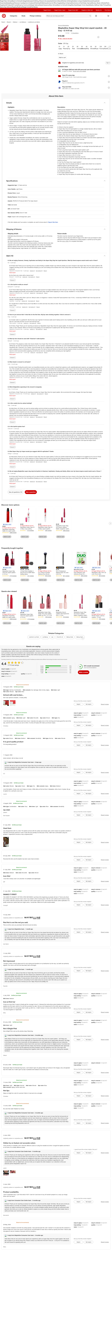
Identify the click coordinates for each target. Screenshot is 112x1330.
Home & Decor (57, 1)
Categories (13, 16)
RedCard (20, 7)
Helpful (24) (32, 293)
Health (39, 3)
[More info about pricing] (98, 37)
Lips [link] (52, 637)
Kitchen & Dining (67, 1)
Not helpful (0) (39, 270)
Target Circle (27, 7)
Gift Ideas (8, 5)
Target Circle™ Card (59, 10)
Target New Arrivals (6, 1)
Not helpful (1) (31, 277)
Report (45, 270)
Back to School (17, 1)
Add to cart (62, 57)
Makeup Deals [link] (69, 637)
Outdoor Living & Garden (80, 1)
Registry (14, 7)
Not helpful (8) (39, 293)
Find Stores (34, 7)
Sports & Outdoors (29, 3)
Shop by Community (24, 5)
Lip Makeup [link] (45, 637)
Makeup (15, 22)
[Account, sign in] (99, 16)
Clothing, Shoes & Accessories (42, 1)
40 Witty (87, 47)
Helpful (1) (32, 329)
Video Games (87, 3)
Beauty (12, 3)
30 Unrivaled (78, 47)
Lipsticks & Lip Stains (34, 22)
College (24, 1)
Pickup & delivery (35, 16)
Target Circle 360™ (73, 10)
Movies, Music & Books (99, 3)
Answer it (12, 280)
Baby (8, 3)
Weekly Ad (92, 5)
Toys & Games (67, 3)
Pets (36, 3)
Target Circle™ (47, 10)
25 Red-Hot (73, 47)
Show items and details (79, 71)
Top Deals (74, 5)
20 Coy (69, 47)
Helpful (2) (32, 270)
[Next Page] (108, 47)
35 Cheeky (83, 47)
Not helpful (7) (32, 307)
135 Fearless (106, 47)
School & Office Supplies (55, 3)
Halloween (30, 1)
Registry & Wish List (87, 10)
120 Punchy (101, 47)
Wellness (44, 3)
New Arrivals (53, 5)
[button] (64, 33)
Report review (105, 704)
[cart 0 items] (108, 16)
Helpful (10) (24, 301)
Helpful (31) (25, 307)
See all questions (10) (15, 492)
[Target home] (4, 16)
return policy (65, 241)
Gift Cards (14, 5)
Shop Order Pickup (102, 5)
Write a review (83, 672)
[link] (64, 33)
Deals (41, 5)
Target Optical (34, 5)
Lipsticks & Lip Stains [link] (34, 637)
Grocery (90, 1)
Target (3, 22)
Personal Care (18, 3)
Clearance (46, 5)
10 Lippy (60, 47)
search (90, 16)
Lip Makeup (23, 22)
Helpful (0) (24, 277)
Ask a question (31, 492)
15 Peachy (65, 47)
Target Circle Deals (83, 5)
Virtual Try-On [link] (60, 637)
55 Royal (96, 47)
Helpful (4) (26, 323)
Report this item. (53, 222)
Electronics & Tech (77, 3)
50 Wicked (92, 47)
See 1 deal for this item (65, 38)
